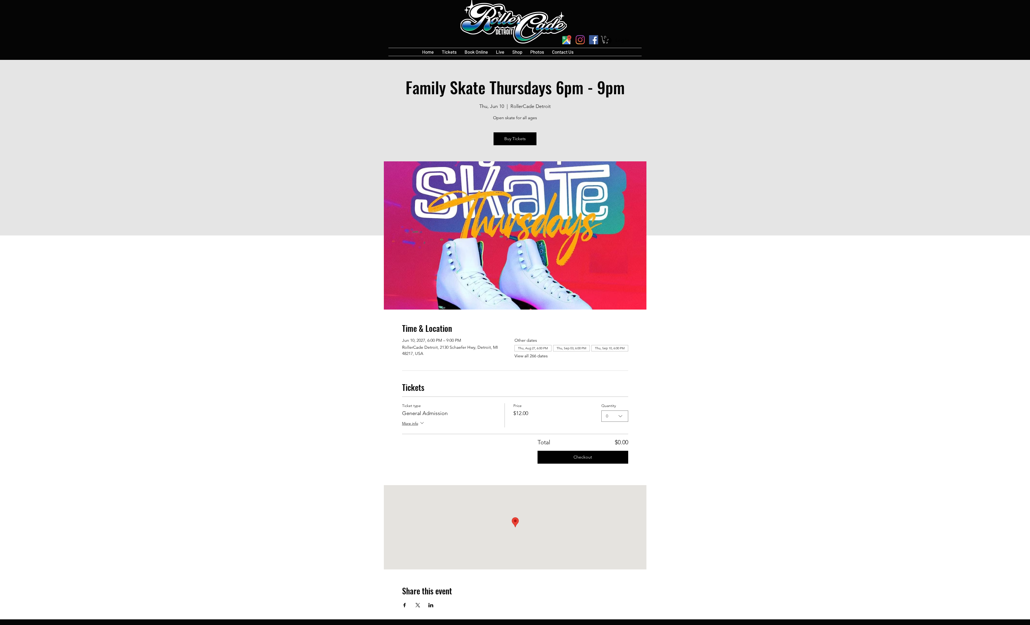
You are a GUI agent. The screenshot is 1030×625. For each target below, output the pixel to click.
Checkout (582, 457)
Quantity (608, 405)
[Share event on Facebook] (404, 605)
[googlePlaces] (566, 39)
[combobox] (614, 416)
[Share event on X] (417, 605)
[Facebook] (593, 39)
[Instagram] (580, 39)
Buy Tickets (515, 138)
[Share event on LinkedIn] (430, 605)
